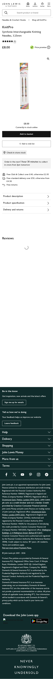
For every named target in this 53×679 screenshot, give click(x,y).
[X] (14, 475)
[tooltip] (48, 47)
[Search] (6, 12)
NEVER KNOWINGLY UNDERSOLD (26, 667)
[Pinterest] (30, 475)
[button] (49, 4)
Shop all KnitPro (39, 20)
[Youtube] (22, 475)
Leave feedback (11, 423)
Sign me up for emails (14, 402)
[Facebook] (6, 475)
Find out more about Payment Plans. (17, 548)
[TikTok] (46, 475)
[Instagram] (38, 475)
